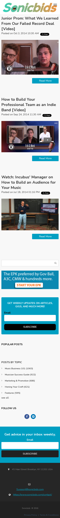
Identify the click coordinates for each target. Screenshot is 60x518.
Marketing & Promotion (20, 380)
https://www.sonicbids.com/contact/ (32, 494)
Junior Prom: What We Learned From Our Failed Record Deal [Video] (29, 24)
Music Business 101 (19, 368)
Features (12, 393)
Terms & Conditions (49, 515)
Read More (45, 80)
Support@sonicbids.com (30, 489)
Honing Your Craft (17, 386)
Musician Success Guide (20, 374)
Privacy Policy (30, 515)
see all (5, 397)
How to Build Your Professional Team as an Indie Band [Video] (28, 105)
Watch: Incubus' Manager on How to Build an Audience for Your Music (28, 182)
